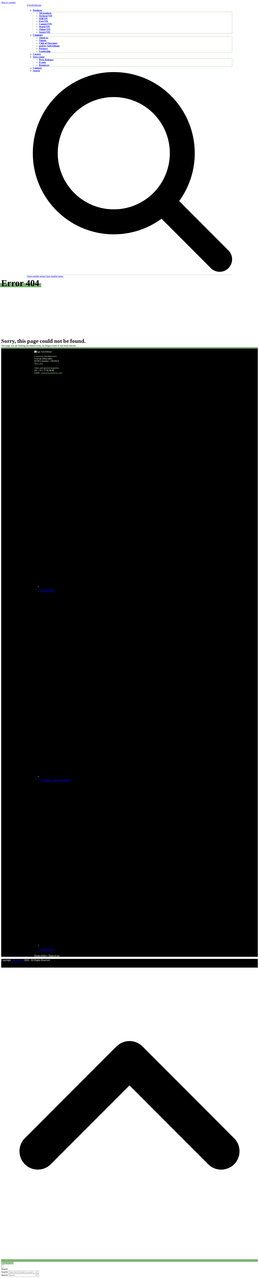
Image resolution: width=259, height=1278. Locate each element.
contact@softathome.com (51, 373)
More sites (38, 363)
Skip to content (8, 2)
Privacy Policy (40, 955)
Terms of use (53, 955)
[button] (45, 276)
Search (4, 1272)
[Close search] (2, 1266)
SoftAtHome (17, 960)
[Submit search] (38, 1272)
